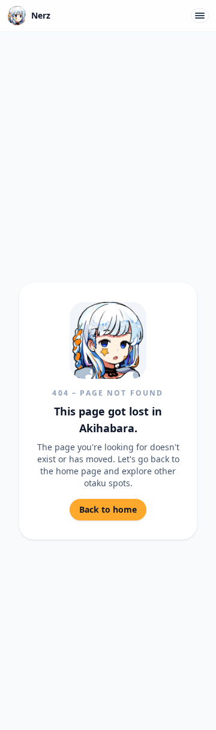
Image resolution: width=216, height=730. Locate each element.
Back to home (108, 509)
